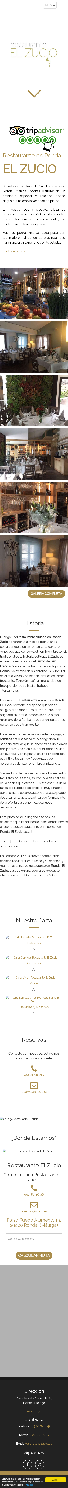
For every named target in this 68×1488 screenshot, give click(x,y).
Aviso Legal (34, 1411)
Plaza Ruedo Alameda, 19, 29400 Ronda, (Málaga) (34, 1222)
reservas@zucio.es (34, 1091)
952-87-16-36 (34, 1075)
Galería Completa (46, 594)
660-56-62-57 (39, 1435)
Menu (51, 6)
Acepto (55, 1479)
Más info (29, 1484)
